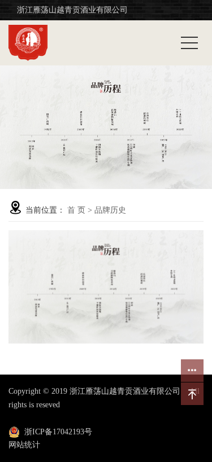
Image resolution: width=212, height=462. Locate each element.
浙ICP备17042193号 (58, 432)
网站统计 (24, 445)
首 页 (76, 210)
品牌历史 (110, 210)
